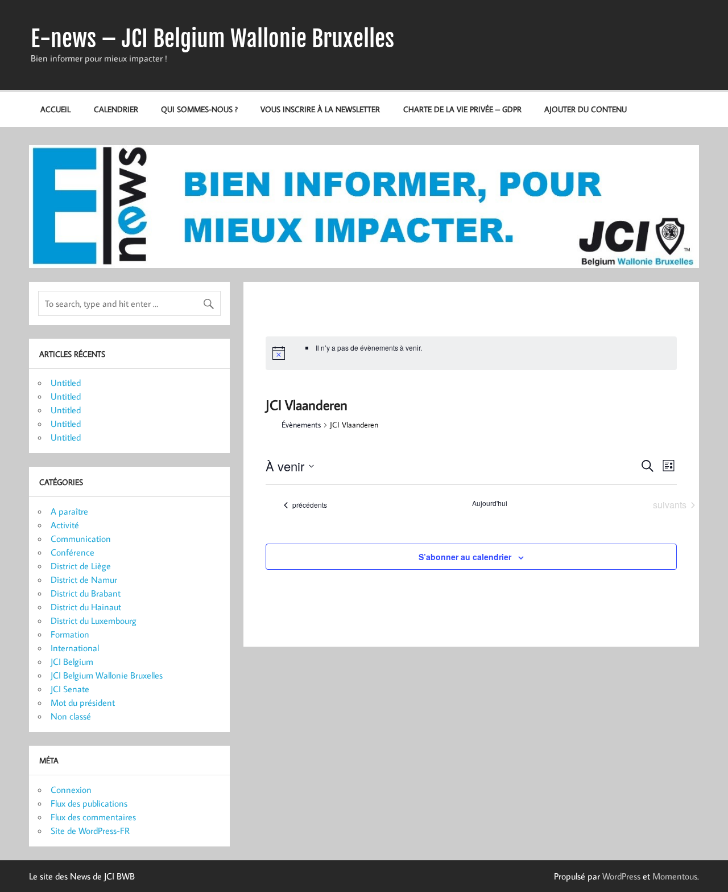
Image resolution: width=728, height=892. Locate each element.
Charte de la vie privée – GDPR (462, 109)
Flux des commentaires (93, 817)
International (75, 647)
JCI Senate (70, 688)
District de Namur (84, 579)
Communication (81, 538)
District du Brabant (86, 593)
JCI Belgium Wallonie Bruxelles (107, 675)
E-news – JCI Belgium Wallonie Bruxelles (212, 38)
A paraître (69, 511)
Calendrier (116, 109)
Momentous (674, 876)
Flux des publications (89, 803)
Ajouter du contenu (585, 109)
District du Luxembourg (93, 620)
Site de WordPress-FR (90, 830)
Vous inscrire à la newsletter (320, 109)
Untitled (66, 382)
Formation (70, 634)
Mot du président (83, 702)
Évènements (301, 425)
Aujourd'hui (489, 503)
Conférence (72, 552)
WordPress (621, 876)
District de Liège (81, 566)
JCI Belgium (72, 661)
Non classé (71, 716)
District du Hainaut (86, 607)
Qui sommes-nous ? (199, 109)
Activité (65, 525)
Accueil (55, 109)
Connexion (71, 789)
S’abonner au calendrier (465, 556)
